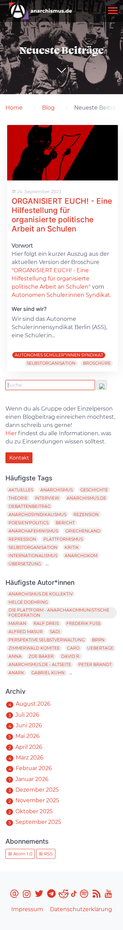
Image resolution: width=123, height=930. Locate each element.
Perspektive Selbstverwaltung (47, 639)
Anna (15, 656)
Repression (22, 539)
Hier (11, 433)
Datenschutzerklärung (81, 909)
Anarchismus (56, 489)
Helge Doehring (28, 602)
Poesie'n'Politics (29, 522)
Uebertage (100, 648)
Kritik (72, 547)
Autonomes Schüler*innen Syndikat (59, 354)
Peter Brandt (95, 664)
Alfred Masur (26, 631)
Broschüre (97, 363)
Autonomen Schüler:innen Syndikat (61, 295)
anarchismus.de (86, 498)
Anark (16, 672)
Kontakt (19, 458)
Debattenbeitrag (30, 506)
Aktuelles (21, 489)
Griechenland (82, 530)
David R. (70, 656)
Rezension (86, 514)
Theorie (18, 498)
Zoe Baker (41, 656)
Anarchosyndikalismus (37, 514)
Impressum (27, 909)
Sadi (55, 631)
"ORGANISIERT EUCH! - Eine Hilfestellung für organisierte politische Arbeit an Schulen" (51, 278)
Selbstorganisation (51, 363)
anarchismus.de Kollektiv (41, 593)
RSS (48, 853)
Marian (17, 623)
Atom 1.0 (22, 853)
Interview (47, 498)
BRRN (98, 639)
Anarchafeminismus (33, 530)
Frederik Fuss (83, 623)
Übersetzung (25, 563)
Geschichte (94, 489)
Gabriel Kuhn (48, 672)
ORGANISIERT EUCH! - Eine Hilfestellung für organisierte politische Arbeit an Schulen (62, 214)
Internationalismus (33, 555)
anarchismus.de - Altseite (40, 664)
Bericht (65, 522)
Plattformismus (63, 539)
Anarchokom (81, 555)
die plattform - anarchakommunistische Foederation (59, 612)
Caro (73, 648)
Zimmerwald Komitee (34, 648)
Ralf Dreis (46, 623)
